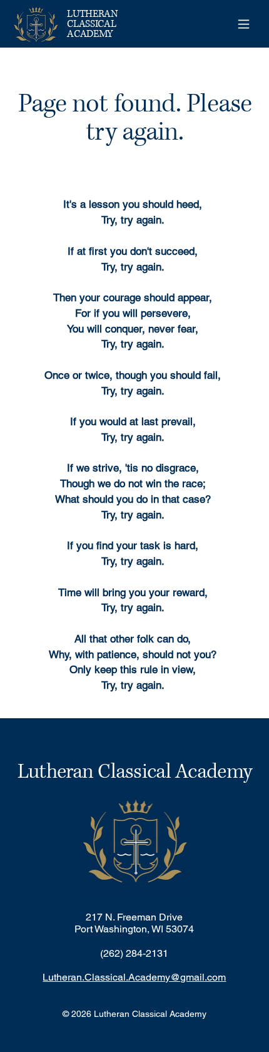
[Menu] (243, 23)
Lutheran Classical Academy (134, 771)
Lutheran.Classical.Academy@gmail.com (134, 977)
